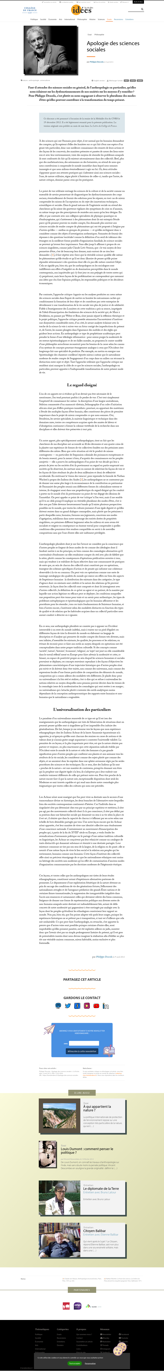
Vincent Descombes (71, 1159)
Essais (109, 19)
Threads (105, 1345)
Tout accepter (74, 1363)
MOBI (140, 81)
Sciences (101, 19)
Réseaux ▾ (125, 2)
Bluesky (106, 1338)
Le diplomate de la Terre (101, 1188)
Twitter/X (106, 1352)
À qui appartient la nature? (97, 1108)
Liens (78, 1349)
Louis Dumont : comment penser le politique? (87, 1150)
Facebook (125, 1334)
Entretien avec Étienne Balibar (100, 1234)
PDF (126, 81)
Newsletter (106, 1334)
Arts (60, 19)
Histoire (92, 19)
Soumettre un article (49, 2)
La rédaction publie (67, 2)
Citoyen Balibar (94, 1230)
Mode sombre (113, 2)
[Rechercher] (142, 9)
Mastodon (106, 1341)
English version (99, 81)
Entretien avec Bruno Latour (99, 1192)
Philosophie (82, 19)
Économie (53, 19)
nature (25, 80)
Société (43, 19)
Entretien (88, 1185)
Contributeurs (81, 1345)
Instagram (106, 1349)
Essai (90, 34)
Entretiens (129, 19)
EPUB (133, 81)
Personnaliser (90, 1363)
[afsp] (77, 1306)
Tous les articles (100, 2)
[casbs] (66, 1306)
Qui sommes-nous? (84, 2)
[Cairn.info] (93, 1306)
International (69, 19)
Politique (34, 19)
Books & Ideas (138, 2)
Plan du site (81, 1352)
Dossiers (60, 1345)
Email (66, 1044)
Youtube (124, 1338)
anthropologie (34, 80)
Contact (79, 1338)
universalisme (45, 80)
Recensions (118, 19)
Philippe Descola (96, 62)
